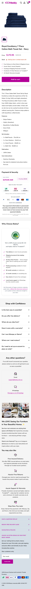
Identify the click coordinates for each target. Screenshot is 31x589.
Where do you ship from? (10, 322)
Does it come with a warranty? (12, 328)
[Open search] (21, 3)
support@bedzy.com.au (15, 380)
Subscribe (7, 562)
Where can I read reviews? (11, 340)
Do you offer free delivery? (11, 316)
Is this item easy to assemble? (12, 310)
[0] (28, 3)
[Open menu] (2, 2)
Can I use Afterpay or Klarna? (12, 334)
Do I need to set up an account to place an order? (13, 347)
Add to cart (15, 79)
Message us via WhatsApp (15, 393)
